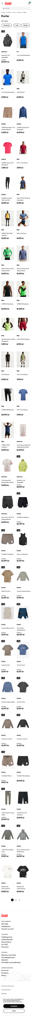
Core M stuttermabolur (8, 92)
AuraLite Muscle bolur (8, 628)
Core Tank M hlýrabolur (23, 55)
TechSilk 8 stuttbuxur (23, 517)
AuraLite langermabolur (23, 591)
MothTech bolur (6, 591)
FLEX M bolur (21, 92)
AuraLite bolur (6, 665)
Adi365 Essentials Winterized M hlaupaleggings (7, 200)
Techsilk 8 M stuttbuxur (23, 776)
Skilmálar (4, 993)
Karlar (24, 12)
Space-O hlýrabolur (22, 554)
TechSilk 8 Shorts (7, 776)
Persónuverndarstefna (7, 986)
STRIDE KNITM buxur (8, 410)
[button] (2, 3)
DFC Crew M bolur (22, 163)
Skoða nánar (18, 1002)
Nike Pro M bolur (22, 233)
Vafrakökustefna (6, 989)
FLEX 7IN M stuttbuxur (23, 339)
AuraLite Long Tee (7, 739)
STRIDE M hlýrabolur (7, 304)
